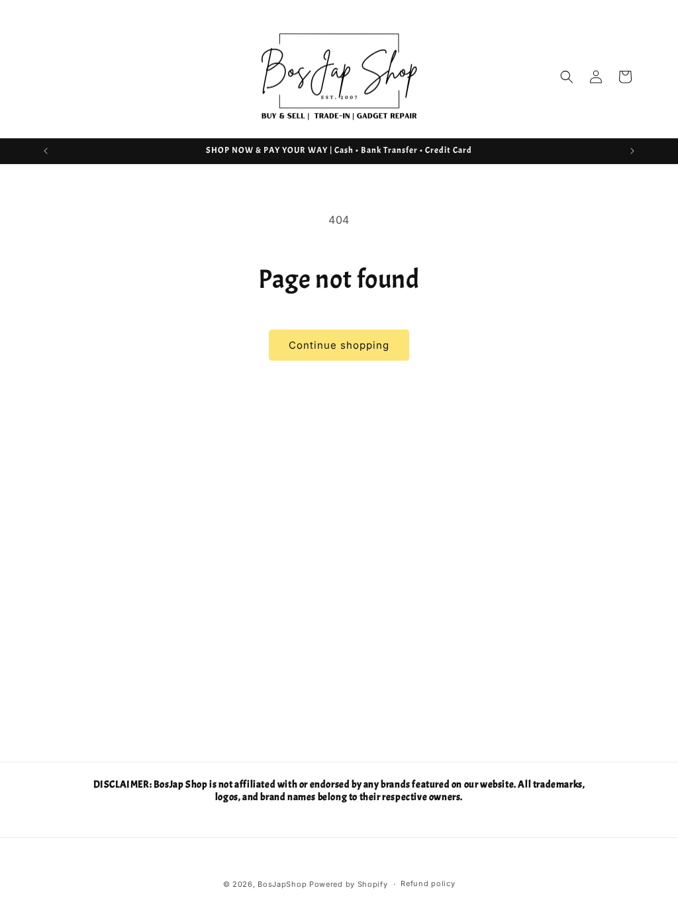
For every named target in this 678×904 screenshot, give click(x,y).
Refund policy (428, 883)
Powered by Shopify (348, 884)
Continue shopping (339, 345)
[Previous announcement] (45, 150)
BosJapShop (282, 884)
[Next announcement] (632, 150)
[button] (566, 76)
